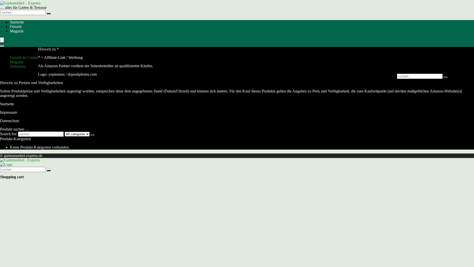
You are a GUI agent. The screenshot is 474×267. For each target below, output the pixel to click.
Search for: (8, 134)
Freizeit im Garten (24, 57)
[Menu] (2, 40)
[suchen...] (49, 13)
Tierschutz (18, 66)
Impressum (8, 112)
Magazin (16, 31)
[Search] (2, 46)
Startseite (17, 22)
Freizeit (15, 26)
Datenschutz (9, 121)
